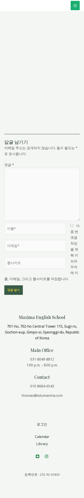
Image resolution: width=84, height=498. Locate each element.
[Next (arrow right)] (13, 496)
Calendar (42, 436)
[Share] (13, 489)
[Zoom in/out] (32, 489)
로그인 (42, 424)
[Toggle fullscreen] (23, 489)
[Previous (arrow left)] (4, 496)
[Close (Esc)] (4, 489)
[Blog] (37, 456)
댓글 (9, 164)
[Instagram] (46, 456)
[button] (13, 45)
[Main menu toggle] (75, 5)
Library (42, 443)
